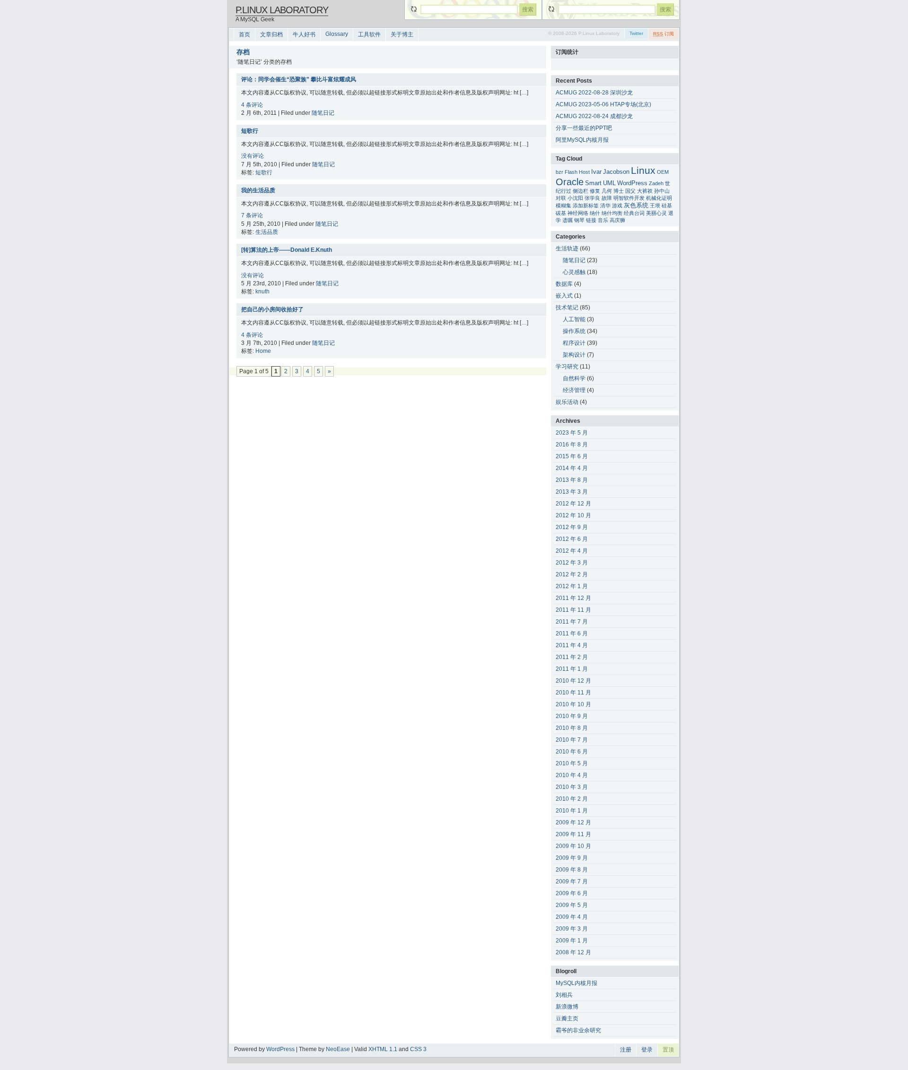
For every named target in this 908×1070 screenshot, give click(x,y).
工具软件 (369, 34)
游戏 (617, 205)
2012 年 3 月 (572, 562)
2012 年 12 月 (573, 503)
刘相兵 (564, 995)
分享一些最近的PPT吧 (584, 128)
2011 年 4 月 (572, 645)
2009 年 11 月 (573, 834)
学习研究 (567, 366)
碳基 (561, 213)
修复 (595, 191)
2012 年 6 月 (572, 539)
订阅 (663, 33)
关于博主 (402, 34)
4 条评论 (252, 105)
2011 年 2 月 (572, 657)
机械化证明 (659, 198)
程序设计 (574, 343)
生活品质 (266, 232)
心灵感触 (574, 272)
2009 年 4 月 (572, 917)
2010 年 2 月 (572, 799)
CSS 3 (418, 1049)
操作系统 (574, 331)
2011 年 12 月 (573, 598)
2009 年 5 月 (572, 905)
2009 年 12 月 (573, 822)
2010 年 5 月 (572, 763)
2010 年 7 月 (572, 739)
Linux (643, 170)
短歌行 (249, 131)
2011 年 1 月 (572, 669)
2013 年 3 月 (572, 491)
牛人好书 (304, 34)
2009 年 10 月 (573, 846)
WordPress (632, 183)
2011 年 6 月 (572, 633)
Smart (593, 183)
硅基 (667, 205)
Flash (571, 172)
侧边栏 (580, 191)
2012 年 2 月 (572, 574)
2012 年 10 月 (573, 515)
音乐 (603, 220)
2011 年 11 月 (573, 610)
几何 (607, 191)
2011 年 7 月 (572, 621)
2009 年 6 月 (572, 893)
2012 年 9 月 (572, 527)
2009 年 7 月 (572, 881)
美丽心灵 (656, 213)
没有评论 (252, 156)
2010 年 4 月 (572, 775)
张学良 (592, 198)
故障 (607, 198)
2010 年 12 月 (573, 680)
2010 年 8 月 (572, 728)
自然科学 (574, 378)
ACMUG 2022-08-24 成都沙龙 (594, 116)
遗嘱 (567, 220)
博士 (618, 191)
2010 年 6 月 (572, 751)
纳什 (595, 213)
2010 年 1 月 (572, 810)
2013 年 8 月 (572, 480)
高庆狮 (617, 220)
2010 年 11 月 (573, 692)
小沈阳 (575, 198)
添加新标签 (586, 205)
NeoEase (338, 1049)
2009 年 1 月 (572, 940)
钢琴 (579, 220)
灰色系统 (636, 205)
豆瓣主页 (567, 1018)
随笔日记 (323, 113)
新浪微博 (567, 1006)
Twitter (636, 33)
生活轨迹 (567, 248)
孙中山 (662, 191)
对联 (561, 198)
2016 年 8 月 (572, 444)
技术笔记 (567, 307)
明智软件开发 (629, 198)
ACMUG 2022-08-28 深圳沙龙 (594, 92)
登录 (647, 1049)
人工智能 (574, 319)
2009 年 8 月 (572, 869)
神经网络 (578, 213)
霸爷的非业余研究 (578, 1030)
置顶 (668, 1049)
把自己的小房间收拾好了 (272, 309)
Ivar (596, 172)
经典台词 (634, 213)
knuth (262, 291)
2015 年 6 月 (572, 456)
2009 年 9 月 (572, 858)
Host (584, 172)
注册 (625, 1049)
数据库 (564, 284)
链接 (591, 220)
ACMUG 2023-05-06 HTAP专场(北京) (603, 104)
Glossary (336, 34)
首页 (244, 34)
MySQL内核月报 (576, 983)
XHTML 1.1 (382, 1049)
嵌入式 (564, 295)
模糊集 (563, 205)
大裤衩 (645, 191)
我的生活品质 (258, 190)
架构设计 (574, 354)
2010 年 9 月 (572, 716)
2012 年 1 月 (572, 586)
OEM (663, 172)
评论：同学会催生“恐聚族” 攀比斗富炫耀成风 (298, 79)
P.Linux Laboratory (282, 10)
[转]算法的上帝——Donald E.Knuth (286, 250)
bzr (559, 172)
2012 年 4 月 (572, 551)
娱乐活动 (567, 402)
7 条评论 (252, 215)
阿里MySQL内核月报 (582, 140)
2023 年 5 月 (572, 432)
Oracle (570, 182)
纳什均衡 (612, 213)
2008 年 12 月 (573, 952)
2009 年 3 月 (572, 928)
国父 (630, 191)
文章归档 (271, 34)
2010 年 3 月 (572, 787)
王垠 (655, 205)
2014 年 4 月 (572, 468)
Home (263, 351)
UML (609, 183)
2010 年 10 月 (573, 704)
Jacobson (616, 172)
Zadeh (656, 183)
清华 (605, 205)
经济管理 (574, 390)
